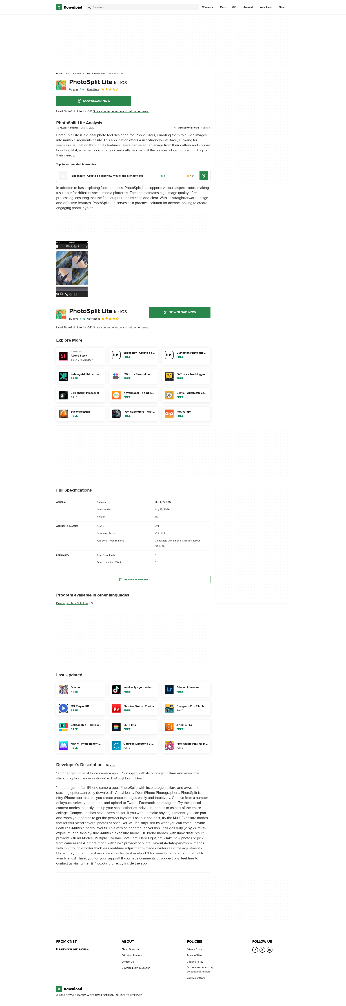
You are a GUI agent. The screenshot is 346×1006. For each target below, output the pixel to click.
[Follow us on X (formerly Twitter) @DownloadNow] (262, 950)
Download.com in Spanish (136, 967)
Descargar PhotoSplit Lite (72, 603)
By (73, 89)
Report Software (136, 579)
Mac (222, 7)
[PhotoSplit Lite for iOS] (61, 85)
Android (248, 7)
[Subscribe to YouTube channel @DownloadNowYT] (269, 950)
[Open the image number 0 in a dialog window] (72, 269)
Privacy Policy (194, 949)
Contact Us (128, 961)
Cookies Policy (195, 961)
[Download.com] (69, 7)
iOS (234, 7)
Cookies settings (196, 977)
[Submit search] (89, 7)
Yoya (112, 765)
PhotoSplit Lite (98, 82)
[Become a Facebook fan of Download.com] (255, 950)
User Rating (93, 89)
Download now (96, 101)
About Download (131, 949)
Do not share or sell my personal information (200, 969)
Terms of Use (194, 955)
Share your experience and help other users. (121, 111)
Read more (205, 128)
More (282, 7)
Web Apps (266, 7)
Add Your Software (132, 955)
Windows (207, 7)
